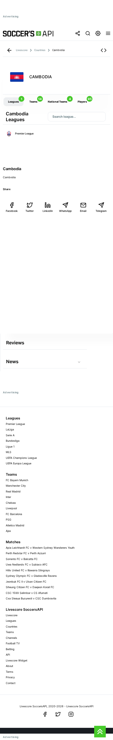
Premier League (24, 133)
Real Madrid (13, 491)
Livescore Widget (16, 660)
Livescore (11, 615)
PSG (8, 519)
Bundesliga (12, 440)
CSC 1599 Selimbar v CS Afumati (27, 592)
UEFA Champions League (21, 457)
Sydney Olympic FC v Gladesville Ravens (31, 575)
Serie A (10, 435)
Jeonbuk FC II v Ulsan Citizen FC (26, 581)
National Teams (59, 100)
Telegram (101, 210)
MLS (8, 452)
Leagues (15, 100)
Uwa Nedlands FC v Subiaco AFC (27, 564)
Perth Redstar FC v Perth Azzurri (26, 553)
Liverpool (11, 508)
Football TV (13, 643)
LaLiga (10, 429)
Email (83, 210)
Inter (8, 497)
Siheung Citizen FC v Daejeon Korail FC (30, 587)
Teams (35, 100)
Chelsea (11, 502)
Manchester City (16, 485)
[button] (104, 50)
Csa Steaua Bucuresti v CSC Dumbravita (31, 598)
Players (85, 100)
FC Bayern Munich (17, 480)
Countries (11, 626)
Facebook (12, 210)
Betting (10, 649)
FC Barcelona (14, 514)
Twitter (29, 210)
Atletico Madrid (15, 525)
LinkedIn (48, 210)
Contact (10, 683)
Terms (9, 671)
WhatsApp (65, 210)
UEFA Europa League (18, 463)
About (9, 666)
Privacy (10, 677)
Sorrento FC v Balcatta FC (22, 559)
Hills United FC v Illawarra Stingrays (28, 570)
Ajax (8, 530)
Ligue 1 (10, 446)
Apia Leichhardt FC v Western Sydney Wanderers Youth (40, 547)
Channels (11, 637)
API (8, 654)
